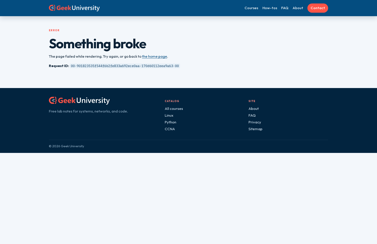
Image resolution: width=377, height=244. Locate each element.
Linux (169, 115)
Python (170, 122)
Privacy (254, 122)
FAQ (284, 7)
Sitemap (255, 128)
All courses (174, 108)
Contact (318, 7)
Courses (251, 7)
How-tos (269, 7)
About (298, 7)
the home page (154, 56)
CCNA (170, 128)
